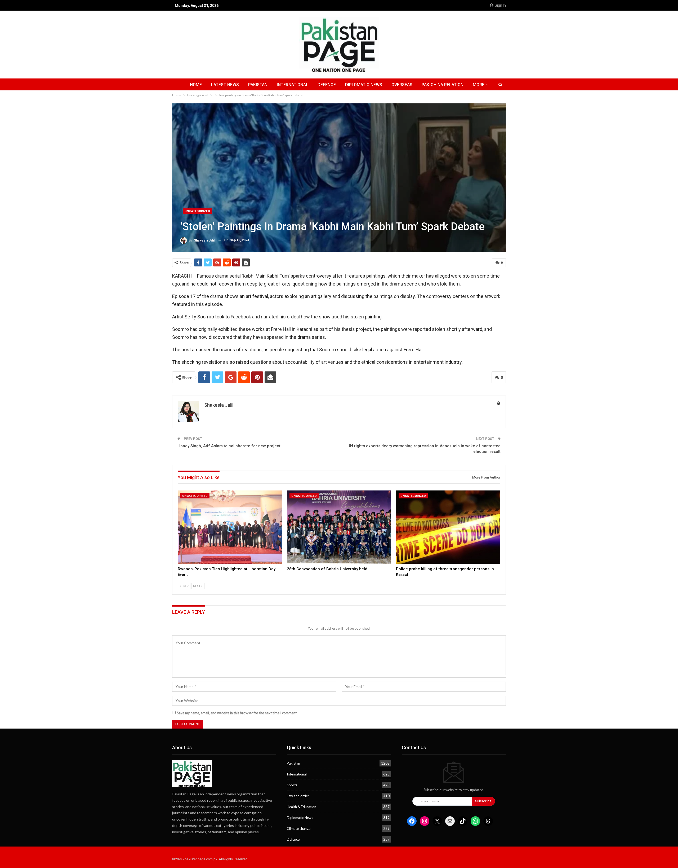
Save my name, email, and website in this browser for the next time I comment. (237, 713)
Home (196, 84)
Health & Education (301, 807)
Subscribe (483, 801)
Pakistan (257, 84)
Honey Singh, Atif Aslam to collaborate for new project (228, 446)
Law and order (298, 796)
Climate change (298, 828)
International (292, 84)
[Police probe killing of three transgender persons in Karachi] (448, 527)
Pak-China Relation (442, 84)
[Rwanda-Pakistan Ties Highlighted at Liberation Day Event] (230, 527)
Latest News (225, 84)
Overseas (401, 84)
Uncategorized (197, 211)
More (478, 84)
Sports (292, 785)
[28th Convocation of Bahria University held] (339, 527)
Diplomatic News (363, 84)
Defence (327, 84)
